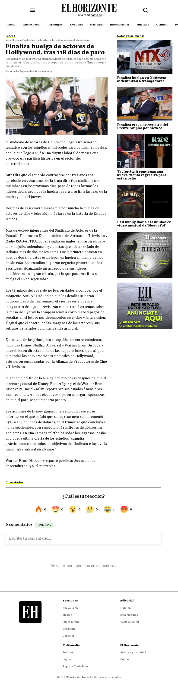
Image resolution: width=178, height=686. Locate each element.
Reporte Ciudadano (75, 666)
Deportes (68, 635)
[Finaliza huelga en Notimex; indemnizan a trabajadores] (144, 56)
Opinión (125, 608)
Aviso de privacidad (133, 652)
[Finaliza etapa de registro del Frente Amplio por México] (144, 103)
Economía (69, 628)
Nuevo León (70, 608)
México (67, 615)
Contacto (126, 659)
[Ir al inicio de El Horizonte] (89, 10)
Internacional (71, 621)
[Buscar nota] (145, 10)
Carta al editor (129, 621)
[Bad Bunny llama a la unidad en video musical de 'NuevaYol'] (144, 201)
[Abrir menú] (32, 10)
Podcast (68, 652)
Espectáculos (129, 615)
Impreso (68, 659)
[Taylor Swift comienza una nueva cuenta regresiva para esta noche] (144, 150)
